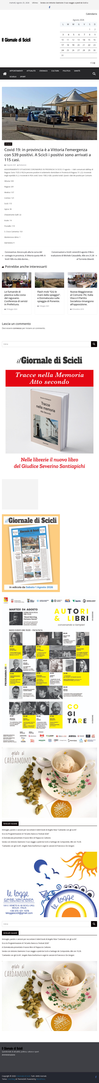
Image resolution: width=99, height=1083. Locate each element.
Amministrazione (8, 1055)
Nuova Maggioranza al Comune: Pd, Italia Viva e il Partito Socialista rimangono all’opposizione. (82, 298)
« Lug (92, 62)
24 (62, 50)
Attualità (31, 71)
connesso (17, 328)
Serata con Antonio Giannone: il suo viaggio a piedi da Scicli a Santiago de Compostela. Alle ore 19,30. (64, 4)
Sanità (77, 71)
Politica (66, 71)
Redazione (22, 165)
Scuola (13, 76)
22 (89, 45)
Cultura (55, 71)
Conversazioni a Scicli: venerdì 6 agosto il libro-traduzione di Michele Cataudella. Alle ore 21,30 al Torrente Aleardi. (72, 255)
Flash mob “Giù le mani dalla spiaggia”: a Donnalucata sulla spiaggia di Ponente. (48, 296)
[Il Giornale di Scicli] (5, 74)
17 (62, 45)
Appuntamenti (16, 71)
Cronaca (43, 71)
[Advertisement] (20, 494)
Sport (23, 76)
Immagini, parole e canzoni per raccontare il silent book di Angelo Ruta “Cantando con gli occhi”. (39, 830)
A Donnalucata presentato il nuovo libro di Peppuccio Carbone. (26, 838)
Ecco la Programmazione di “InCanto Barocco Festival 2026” (25, 834)
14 (84, 40)
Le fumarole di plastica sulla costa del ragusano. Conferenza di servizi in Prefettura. (15, 298)
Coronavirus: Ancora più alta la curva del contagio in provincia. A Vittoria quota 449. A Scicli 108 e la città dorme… (25, 255)
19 (73, 45)
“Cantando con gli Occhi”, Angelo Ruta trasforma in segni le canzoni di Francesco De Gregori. (38, 846)
